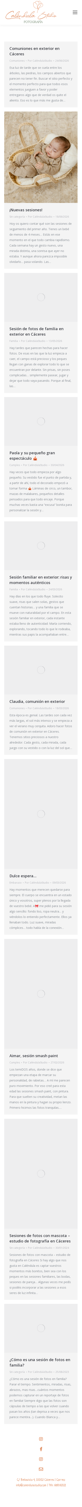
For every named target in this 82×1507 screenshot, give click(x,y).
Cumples (14, 465)
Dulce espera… (22, 875)
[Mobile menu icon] (75, 12)
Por (40, 60)
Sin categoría (17, 216)
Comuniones (17, 60)
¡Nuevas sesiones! (25, 209)
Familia (13, 341)
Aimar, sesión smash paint (33, 1055)
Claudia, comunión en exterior (37, 701)
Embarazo (15, 882)
